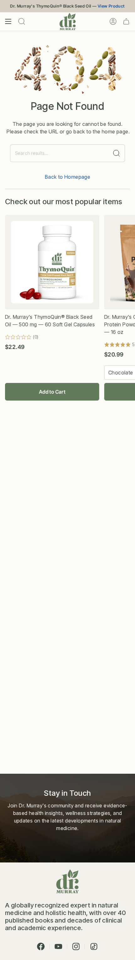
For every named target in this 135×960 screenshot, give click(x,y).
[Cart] (126, 21)
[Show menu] (8, 21)
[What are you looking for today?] (116, 153)
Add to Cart (52, 392)
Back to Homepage (67, 177)
